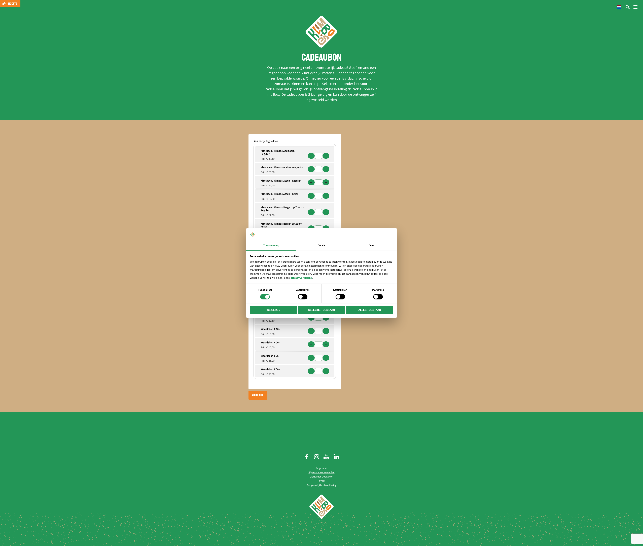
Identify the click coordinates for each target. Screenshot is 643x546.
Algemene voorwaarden (322, 472)
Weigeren (273, 310)
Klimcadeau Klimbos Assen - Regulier (281, 180)
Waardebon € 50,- (270, 369)
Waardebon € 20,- (270, 342)
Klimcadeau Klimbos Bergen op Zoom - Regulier (282, 209)
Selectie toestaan (321, 310)
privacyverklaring (301, 277)
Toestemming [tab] (271, 245)
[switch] (302, 296)
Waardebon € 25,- (270, 355)
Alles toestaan (369, 310)
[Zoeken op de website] (628, 7)
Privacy (321, 480)
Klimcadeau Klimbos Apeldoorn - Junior (282, 167)
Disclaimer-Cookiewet (321, 476)
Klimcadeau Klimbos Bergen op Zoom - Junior (282, 225)
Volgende (257, 395)
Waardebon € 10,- (270, 329)
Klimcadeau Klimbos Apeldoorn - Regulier (278, 152)
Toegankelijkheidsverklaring (321, 485)
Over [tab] (372, 245)
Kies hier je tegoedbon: (266, 141)
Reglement (321, 468)
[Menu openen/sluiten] (635, 8)
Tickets (12, 4)
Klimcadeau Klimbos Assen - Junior (279, 193)
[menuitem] (619, 7)
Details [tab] (321, 245)
